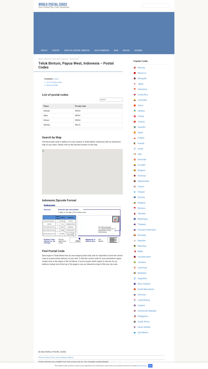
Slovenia (142, 294)
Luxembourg (144, 300)
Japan (140, 84)
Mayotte (142, 240)
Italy (140, 154)
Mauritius (142, 246)
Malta (140, 251)
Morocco (142, 73)
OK (150, 366)
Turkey (141, 116)
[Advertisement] (104, 29)
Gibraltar (142, 213)
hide (56, 79)
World (40, 59)
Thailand (142, 224)
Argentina (142, 278)
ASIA (116, 50)
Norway (141, 67)
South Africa (144, 321)
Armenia (142, 175)
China (140, 105)
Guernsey (142, 267)
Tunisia (141, 121)
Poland (141, 138)
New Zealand (144, 284)
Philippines (143, 316)
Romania (142, 235)
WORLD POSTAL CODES (53, 4)
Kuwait (141, 143)
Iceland (141, 305)
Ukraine (141, 111)
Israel (140, 148)
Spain (140, 132)
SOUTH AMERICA (101, 50)
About (71, 358)
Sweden (142, 127)
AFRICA (126, 50)
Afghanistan (143, 181)
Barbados (142, 273)
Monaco (141, 208)
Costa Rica (143, 94)
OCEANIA (138, 50)
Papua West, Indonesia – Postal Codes (65, 59)
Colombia (142, 100)
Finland (141, 192)
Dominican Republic (147, 311)
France (141, 186)
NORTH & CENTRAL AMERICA (76, 50)
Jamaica (142, 262)
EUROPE (55, 50)
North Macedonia (146, 289)
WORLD (44, 50)
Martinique (143, 219)
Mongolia (142, 78)
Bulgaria (141, 202)
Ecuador (142, 165)
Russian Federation (147, 229)
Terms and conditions (59, 358)
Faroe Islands (144, 327)
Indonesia (47, 59)
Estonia (141, 197)
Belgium (142, 170)
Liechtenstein (144, 256)
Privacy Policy (43, 358)
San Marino (143, 332)
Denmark (142, 159)
